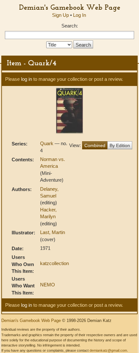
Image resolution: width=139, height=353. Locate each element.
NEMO (47, 284)
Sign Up (60, 15)
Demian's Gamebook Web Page (69, 7)
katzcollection (54, 263)
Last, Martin (52, 232)
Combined (94, 145)
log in (26, 79)
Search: (69, 25)
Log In (79, 15)
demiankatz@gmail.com (108, 350)
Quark (47, 143)
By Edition (120, 145)
